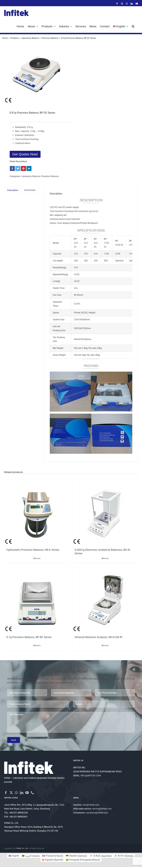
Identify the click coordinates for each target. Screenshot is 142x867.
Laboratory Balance (30, 176)
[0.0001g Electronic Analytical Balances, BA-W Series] (105, 512)
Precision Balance (50, 176)
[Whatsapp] (16, 792)
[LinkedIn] (21, 792)
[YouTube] (27, 792)
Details (37, 558)
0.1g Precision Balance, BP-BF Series (29, 637)
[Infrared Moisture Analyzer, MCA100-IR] (105, 600)
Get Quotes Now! (25, 154)
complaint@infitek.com (97, 812)
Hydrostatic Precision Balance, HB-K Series (32, 549)
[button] (133, 26)
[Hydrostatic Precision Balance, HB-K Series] (36, 512)
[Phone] (32, 792)
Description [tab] (12, 190)
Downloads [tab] (29, 190)
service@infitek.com (102, 808)
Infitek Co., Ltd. (22, 848)
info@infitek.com (91, 805)
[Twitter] (11, 792)
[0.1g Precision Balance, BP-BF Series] (36, 600)
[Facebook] (5, 792)
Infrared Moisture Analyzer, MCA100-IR (98, 637)
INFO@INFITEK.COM (91, 775)
